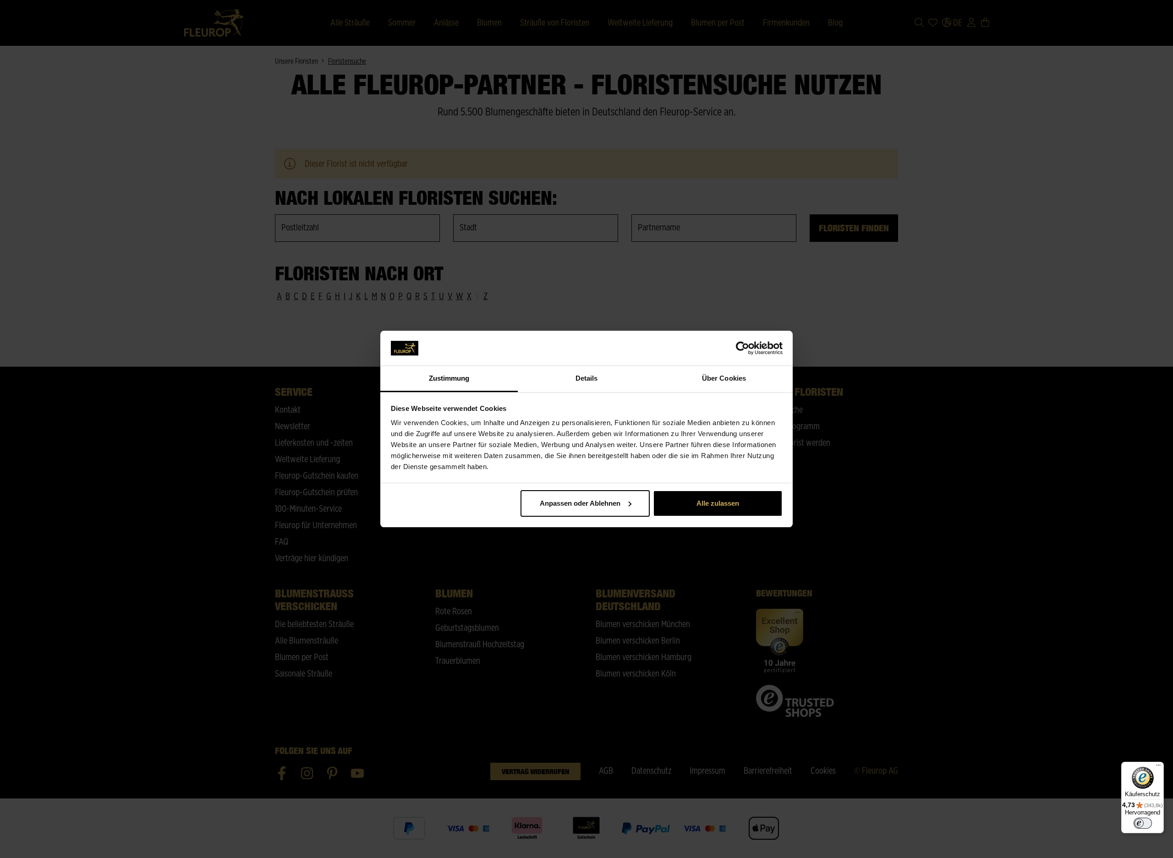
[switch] (1143, 823)
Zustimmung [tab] (449, 378)
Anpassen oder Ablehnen (580, 503)
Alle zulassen (717, 503)
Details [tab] (587, 378)
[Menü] (1158, 767)
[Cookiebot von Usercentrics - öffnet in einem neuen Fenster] (742, 348)
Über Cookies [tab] (724, 378)
